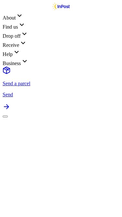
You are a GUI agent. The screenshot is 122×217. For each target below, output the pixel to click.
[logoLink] (61, 8)
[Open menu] (5, 116)
